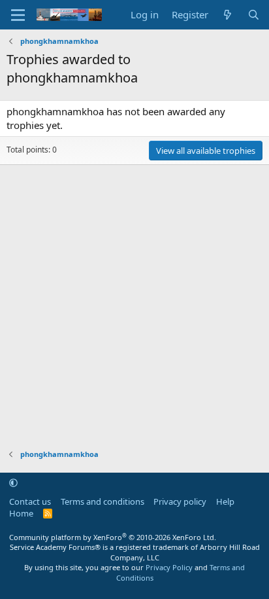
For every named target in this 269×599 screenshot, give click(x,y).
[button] (13, 482)
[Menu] (18, 15)
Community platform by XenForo (112, 537)
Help (225, 501)
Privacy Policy (169, 567)
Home (21, 513)
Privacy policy (179, 501)
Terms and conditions (102, 501)
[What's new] (227, 15)
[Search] (253, 15)
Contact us (30, 501)
